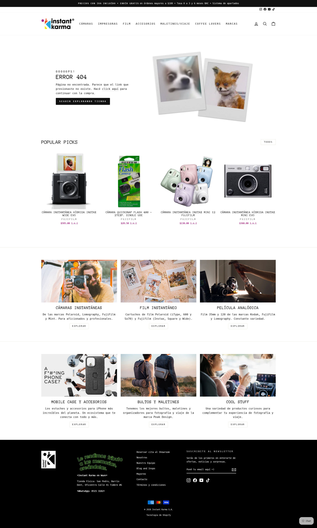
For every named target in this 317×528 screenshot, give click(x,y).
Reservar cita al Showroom (153, 452)
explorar (79, 326)
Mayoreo (141, 474)
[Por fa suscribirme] (234, 470)
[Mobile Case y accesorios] (79, 375)
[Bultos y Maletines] (158, 375)
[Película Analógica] (238, 281)
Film (127, 23)
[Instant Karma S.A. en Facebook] (195, 480)
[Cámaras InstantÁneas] (79, 281)
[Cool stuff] (238, 375)
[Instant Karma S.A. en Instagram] (189, 480)
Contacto (142, 479)
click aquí (110, 88)
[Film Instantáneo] (158, 281)
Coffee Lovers (208, 23)
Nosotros (142, 457)
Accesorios (146, 23)
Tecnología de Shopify (158, 515)
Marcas (232, 23)
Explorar (159, 326)
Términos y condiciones (151, 485)
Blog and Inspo (146, 468)
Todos (268, 142)
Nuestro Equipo (146, 463)
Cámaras (86, 23)
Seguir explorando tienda (82, 101)
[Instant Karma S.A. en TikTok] (208, 480)
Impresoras (108, 23)
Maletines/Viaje (175, 23)
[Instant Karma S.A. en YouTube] (201, 480)
